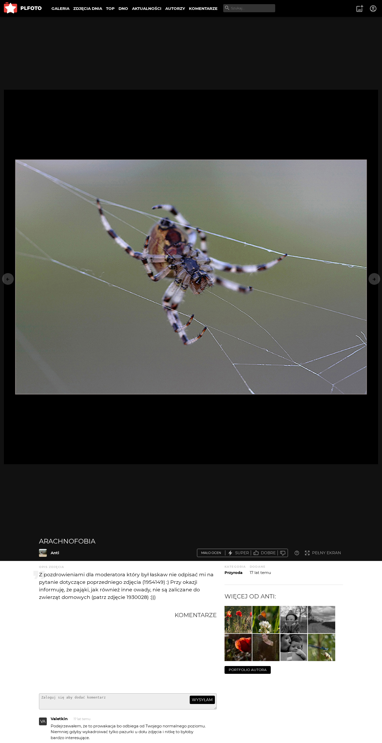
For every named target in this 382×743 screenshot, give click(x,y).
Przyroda (233, 572)
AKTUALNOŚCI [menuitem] (146, 8)
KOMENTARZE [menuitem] (203, 8)
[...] (238, 647)
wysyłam (202, 699)
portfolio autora (248, 670)
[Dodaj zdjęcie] (360, 9)
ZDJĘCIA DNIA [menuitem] (87, 8)
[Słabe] (283, 553)
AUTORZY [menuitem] (175, 8)
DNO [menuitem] (123, 8)
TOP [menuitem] (110, 8)
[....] (266, 647)
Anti (55, 552)
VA (42, 721)
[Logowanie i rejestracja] (373, 9)
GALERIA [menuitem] (60, 8)
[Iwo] (293, 647)
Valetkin (59, 718)
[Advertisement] (107, 650)
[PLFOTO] (22, 8)
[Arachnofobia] (43, 553)
